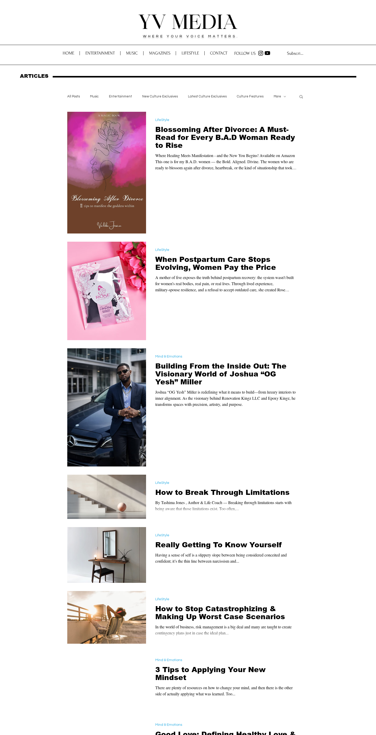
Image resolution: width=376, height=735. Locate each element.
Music (94, 96)
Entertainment (120, 96)
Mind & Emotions (168, 356)
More (277, 96)
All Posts (73, 96)
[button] (218, 53)
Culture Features (250, 96)
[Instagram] (261, 53)
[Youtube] (267, 53)
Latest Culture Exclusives (207, 96)
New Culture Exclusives (160, 96)
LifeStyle (162, 120)
